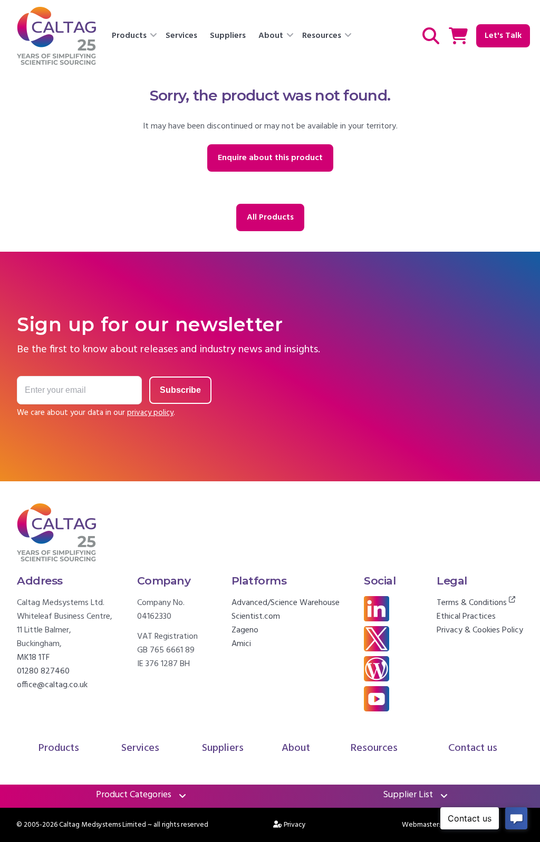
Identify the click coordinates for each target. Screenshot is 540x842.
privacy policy (150, 413)
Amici (241, 644)
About (270, 36)
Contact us (472, 748)
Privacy (295, 824)
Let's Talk (503, 36)
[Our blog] (376, 679)
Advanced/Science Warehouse (286, 603)
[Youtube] (376, 709)
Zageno (245, 630)
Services (181, 36)
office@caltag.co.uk (52, 685)
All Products (270, 217)
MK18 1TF (33, 658)
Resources (321, 36)
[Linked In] (376, 619)
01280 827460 (43, 671)
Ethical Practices (466, 616)
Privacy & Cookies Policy (480, 630)
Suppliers (228, 36)
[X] (376, 649)
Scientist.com (256, 616)
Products (129, 36)
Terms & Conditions (473, 603)
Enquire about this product (270, 158)
